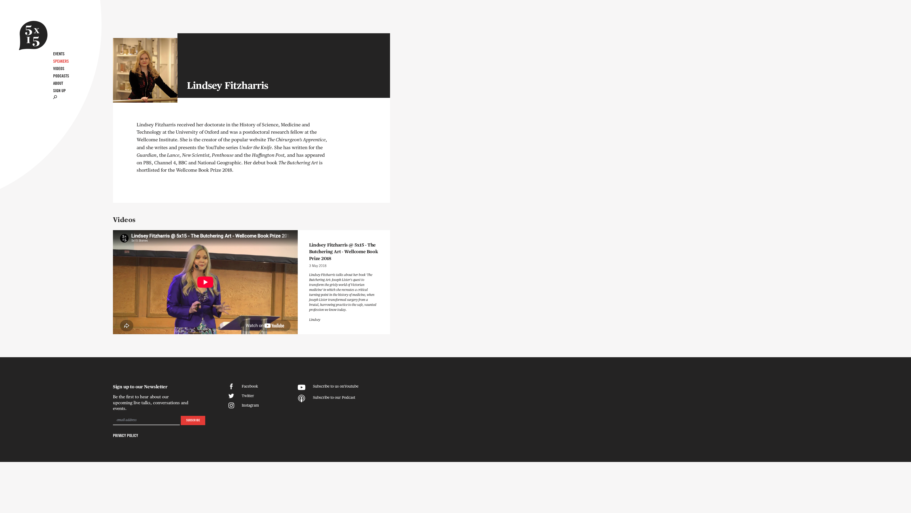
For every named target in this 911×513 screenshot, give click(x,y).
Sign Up (59, 91)
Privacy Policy (125, 436)
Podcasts (61, 76)
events (59, 54)
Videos (58, 69)
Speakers (61, 61)
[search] (55, 96)
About (58, 84)
